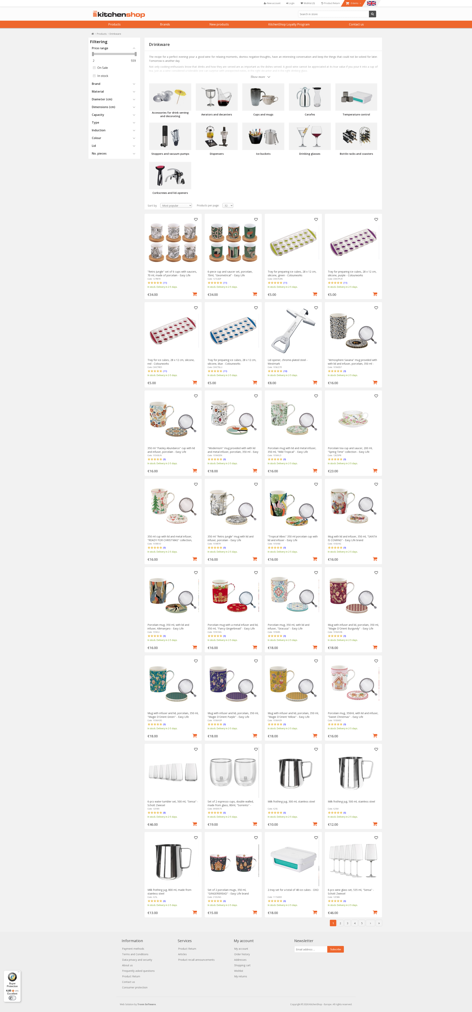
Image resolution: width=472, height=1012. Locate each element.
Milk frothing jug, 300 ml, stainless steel (291, 801)
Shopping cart (242, 965)
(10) (285, 371)
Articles (182, 954)
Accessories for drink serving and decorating (170, 114)
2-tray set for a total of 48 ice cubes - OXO (293, 890)
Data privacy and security (137, 959)
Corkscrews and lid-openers (170, 193)
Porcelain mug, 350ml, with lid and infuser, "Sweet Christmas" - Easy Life (353, 715)
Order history (242, 954)
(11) (165, 282)
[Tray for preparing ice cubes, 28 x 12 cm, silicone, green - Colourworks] (293, 242)
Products (114, 24)
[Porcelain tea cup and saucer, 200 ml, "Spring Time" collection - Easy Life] (353, 418)
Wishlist (238, 971)
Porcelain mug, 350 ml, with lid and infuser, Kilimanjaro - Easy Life (168, 626)
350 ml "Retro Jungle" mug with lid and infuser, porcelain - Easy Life (231, 538)
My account (241, 948)
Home (92, 34)
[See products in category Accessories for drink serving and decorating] (170, 97)
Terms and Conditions (135, 954)
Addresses (240, 959)
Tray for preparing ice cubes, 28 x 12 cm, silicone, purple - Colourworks (352, 273)
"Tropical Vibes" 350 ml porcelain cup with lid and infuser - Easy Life (293, 538)
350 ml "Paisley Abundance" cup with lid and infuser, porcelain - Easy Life (171, 450)
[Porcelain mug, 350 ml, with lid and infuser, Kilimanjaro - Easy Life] (173, 595)
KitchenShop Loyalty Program (289, 24)
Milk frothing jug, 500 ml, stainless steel (351, 801)
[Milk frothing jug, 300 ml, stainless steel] (293, 772)
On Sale (102, 68)
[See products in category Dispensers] (217, 136)
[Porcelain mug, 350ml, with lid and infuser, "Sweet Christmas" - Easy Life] (353, 684)
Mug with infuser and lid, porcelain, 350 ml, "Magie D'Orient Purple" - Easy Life (233, 715)
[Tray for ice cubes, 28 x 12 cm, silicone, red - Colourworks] (173, 330)
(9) (344, 371)
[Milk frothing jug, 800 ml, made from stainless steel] (173, 860)
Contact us (356, 24)
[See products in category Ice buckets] (263, 136)
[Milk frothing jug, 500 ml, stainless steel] (353, 772)
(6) (224, 812)
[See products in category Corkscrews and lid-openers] (170, 175)
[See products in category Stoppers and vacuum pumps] (170, 136)
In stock (102, 76)
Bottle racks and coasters (356, 153)
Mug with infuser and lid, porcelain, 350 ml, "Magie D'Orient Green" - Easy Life (173, 715)
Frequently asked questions (138, 971)
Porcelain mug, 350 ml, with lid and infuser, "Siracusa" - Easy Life (288, 626)
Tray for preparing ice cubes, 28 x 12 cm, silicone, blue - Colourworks (232, 361)
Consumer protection (135, 987)
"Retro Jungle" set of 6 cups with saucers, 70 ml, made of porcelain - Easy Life (172, 273)
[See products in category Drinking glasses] (310, 136)
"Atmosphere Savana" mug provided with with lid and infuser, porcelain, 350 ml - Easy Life (352, 363)
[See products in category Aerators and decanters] (217, 97)
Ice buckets (263, 153)
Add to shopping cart (194, 293)
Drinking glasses (309, 153)
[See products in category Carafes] (310, 97)
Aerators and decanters (216, 114)
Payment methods (133, 948)
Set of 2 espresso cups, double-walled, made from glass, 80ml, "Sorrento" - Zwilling (231, 805)
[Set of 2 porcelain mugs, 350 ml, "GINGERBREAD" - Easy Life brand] (233, 860)
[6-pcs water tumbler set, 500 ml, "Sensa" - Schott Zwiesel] (173, 772)
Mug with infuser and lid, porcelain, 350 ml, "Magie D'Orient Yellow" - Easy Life (293, 715)
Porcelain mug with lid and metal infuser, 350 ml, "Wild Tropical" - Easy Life (292, 450)
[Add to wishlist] (196, 219)
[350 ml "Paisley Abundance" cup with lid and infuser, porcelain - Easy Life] (173, 418)
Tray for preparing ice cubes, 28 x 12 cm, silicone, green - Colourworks (292, 273)
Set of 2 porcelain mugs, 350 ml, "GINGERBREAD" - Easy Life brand (228, 891)
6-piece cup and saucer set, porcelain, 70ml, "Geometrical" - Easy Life (230, 273)
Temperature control (356, 114)
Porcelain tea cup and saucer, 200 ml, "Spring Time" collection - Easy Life (350, 450)
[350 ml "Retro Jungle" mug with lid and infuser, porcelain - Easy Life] (233, 507)
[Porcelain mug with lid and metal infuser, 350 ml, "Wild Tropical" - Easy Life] (293, 418)
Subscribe (335, 949)
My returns (240, 976)
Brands (165, 24)
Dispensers (217, 153)
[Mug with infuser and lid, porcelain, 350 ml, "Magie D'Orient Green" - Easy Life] (173, 684)
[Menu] (18, 973)
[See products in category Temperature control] (356, 97)
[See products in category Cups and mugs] (263, 97)
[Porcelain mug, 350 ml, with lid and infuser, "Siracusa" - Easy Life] (293, 595)
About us (127, 965)
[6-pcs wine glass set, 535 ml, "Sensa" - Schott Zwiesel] (353, 860)
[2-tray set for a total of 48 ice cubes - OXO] (293, 860)
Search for (372, 14)
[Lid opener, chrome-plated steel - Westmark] (293, 330)
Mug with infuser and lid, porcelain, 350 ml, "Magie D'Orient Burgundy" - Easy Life (353, 626)
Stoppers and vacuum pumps (170, 153)
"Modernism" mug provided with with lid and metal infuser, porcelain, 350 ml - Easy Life (233, 451)
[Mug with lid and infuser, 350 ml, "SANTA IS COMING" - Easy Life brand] (353, 507)
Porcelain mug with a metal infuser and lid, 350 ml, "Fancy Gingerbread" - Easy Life (233, 626)
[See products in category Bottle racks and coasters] (356, 136)
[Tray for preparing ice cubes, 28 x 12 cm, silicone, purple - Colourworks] (353, 242)
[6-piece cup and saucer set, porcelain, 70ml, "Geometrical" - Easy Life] (233, 242)
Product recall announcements (196, 959)
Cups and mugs (263, 114)
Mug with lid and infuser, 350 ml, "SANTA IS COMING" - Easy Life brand (352, 538)
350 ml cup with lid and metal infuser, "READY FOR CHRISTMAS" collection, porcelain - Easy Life (170, 540)
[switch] (12, 998)
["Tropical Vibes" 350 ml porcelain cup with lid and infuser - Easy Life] (293, 507)
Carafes (310, 114)
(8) (164, 812)
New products (219, 24)
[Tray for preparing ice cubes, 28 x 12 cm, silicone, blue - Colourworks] (233, 330)
